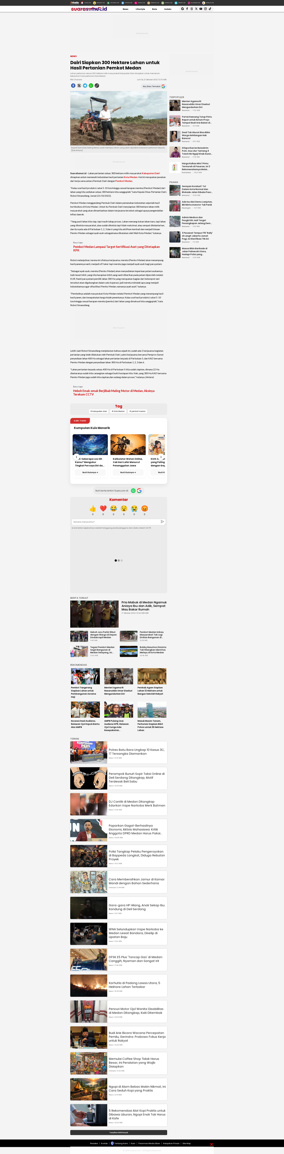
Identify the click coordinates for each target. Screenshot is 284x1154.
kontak (104, 1143)
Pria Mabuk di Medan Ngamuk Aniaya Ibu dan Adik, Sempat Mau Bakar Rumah (144, 606)
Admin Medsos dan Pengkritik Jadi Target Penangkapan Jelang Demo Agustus (197, 220)
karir (133, 1143)
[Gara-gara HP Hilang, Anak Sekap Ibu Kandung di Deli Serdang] (88, 918)
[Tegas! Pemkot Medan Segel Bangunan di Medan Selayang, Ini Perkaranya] (79, 655)
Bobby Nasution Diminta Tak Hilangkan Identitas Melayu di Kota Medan (153, 650)
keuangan (186, 208)
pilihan (173, 182)
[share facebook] (73, 86)
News (125, 9)
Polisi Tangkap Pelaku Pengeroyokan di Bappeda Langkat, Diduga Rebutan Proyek (137, 855)
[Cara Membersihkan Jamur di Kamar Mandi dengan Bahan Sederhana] (88, 892)
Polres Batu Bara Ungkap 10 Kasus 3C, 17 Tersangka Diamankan (136, 752)
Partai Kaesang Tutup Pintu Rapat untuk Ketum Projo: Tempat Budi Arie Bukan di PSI (197, 119)
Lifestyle (140, 9)
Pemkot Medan (123, 180)
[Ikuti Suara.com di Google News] (139, 490)
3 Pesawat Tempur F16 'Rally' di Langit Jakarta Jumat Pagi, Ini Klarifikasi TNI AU (197, 235)
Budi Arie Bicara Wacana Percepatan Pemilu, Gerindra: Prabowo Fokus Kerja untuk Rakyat (137, 1037)
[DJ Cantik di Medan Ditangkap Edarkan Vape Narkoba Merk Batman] (88, 814)
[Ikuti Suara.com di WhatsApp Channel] (133, 490)
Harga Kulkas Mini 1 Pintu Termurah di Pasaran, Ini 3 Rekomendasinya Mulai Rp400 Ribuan (196, 166)
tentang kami (121, 1143)
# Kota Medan (118, 411)
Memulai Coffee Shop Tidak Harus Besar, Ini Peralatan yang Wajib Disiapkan (134, 1062)
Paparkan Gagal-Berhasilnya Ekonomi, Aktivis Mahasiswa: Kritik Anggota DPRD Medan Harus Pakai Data (134, 829)
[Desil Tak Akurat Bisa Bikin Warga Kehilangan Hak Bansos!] (174, 140)
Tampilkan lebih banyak (118, 1132)
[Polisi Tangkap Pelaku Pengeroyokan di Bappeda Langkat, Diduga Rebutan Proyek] (88, 866)
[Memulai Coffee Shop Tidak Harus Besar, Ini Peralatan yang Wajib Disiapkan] (88, 1073)
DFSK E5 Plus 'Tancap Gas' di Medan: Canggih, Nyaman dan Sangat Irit (136, 959)
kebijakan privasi (171, 1143)
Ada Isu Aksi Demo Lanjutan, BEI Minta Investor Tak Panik (197, 203)
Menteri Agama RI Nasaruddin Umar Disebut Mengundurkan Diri (196, 104)
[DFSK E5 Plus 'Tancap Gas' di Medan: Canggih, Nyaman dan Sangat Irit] (88, 969)
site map (187, 1143)
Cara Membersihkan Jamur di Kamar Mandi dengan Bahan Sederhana (137, 881)
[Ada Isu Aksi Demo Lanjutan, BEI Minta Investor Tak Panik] (174, 210)
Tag (118, 406)
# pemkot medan (137, 411)
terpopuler (176, 97)
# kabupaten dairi (98, 411)
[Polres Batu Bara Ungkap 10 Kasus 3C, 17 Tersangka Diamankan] (88, 762)
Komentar (118, 499)
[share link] (97, 86)
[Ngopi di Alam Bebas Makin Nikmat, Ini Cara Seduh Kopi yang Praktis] (88, 1099)
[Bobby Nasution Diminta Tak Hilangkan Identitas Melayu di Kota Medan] (129, 655)
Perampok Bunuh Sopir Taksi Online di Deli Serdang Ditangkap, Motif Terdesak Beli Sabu (137, 777)
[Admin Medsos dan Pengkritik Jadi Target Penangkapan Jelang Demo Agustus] (174, 225)
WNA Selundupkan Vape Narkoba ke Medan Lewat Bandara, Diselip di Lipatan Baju (136, 933)
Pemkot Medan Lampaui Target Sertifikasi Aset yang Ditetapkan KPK (116, 248)
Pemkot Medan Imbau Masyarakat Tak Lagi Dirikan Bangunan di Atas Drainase (152, 635)
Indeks (167, 9)
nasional (185, 110)
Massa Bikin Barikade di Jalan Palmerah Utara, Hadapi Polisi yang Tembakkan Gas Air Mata (195, 251)
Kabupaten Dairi (151, 173)
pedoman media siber (149, 1143)
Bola (154, 9)
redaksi (94, 1143)
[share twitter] (79, 86)
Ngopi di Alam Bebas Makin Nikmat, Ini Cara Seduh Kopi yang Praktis (137, 1088)
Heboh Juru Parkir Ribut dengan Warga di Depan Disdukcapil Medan (103, 635)
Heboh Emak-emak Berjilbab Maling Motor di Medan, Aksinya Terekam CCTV (114, 392)
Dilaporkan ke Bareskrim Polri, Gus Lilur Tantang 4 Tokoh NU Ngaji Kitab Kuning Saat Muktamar (197, 150)
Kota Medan (130, 177)
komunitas (186, 173)
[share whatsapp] (91, 86)
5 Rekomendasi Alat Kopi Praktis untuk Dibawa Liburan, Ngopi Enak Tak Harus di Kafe (137, 1114)
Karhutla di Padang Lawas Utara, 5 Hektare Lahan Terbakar (134, 985)
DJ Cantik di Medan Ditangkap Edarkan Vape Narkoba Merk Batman (137, 803)
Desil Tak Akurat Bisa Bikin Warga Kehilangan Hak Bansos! (196, 135)
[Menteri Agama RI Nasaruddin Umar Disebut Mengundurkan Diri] (174, 109)
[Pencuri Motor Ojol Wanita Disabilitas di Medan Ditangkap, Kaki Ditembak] (88, 1021)
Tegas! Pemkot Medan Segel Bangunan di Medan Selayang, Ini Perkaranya (102, 650)
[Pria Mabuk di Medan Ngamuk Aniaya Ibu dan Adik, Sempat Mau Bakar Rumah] (94, 614)
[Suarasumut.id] (88, 10)
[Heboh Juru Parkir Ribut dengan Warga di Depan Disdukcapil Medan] (79, 640)
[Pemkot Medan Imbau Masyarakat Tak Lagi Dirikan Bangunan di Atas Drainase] (129, 640)
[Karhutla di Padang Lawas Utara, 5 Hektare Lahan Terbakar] (88, 995)
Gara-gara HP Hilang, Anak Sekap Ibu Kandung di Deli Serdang (137, 907)
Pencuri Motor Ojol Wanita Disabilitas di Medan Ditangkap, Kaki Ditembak (136, 1011)
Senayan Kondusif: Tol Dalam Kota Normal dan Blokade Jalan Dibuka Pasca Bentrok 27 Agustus (197, 189)
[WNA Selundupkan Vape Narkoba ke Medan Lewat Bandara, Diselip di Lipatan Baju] (88, 943)
